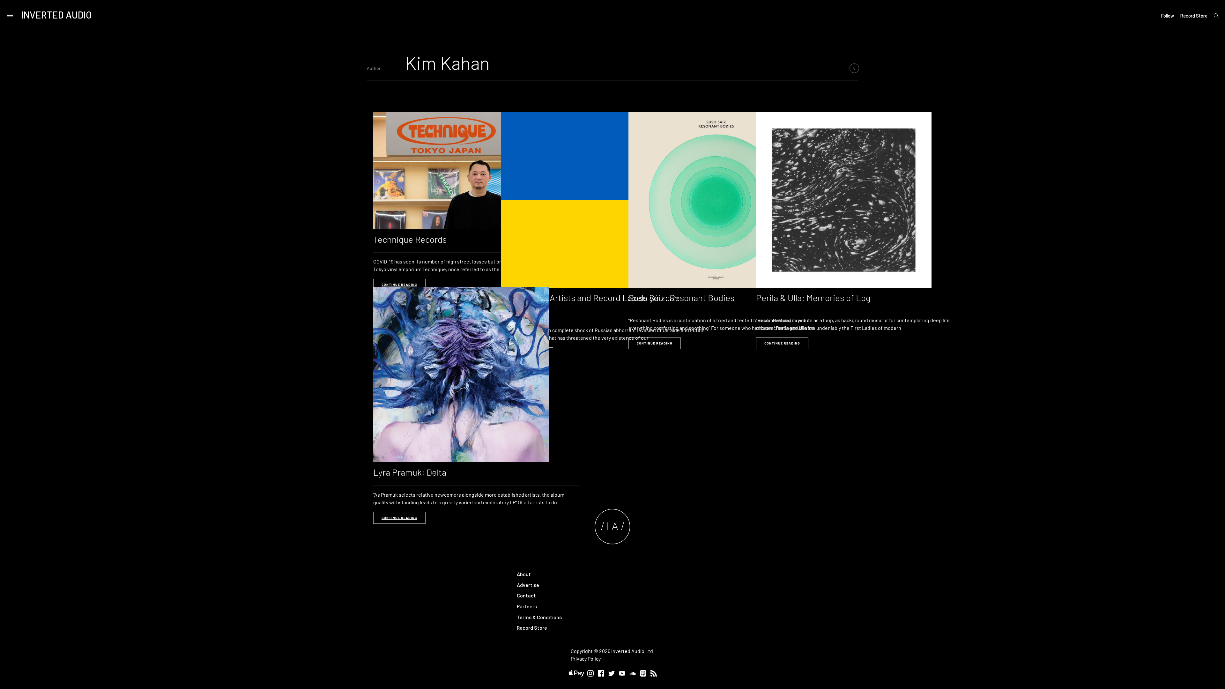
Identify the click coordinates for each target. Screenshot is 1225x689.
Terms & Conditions (539, 617)
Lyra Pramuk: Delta (409, 472)
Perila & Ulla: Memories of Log (813, 297)
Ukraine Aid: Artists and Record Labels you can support (590, 302)
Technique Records (410, 239)
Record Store (1193, 16)
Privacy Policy (586, 659)
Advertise (528, 585)
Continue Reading (399, 284)
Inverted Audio (56, 14)
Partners (527, 606)
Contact (526, 595)
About (524, 574)
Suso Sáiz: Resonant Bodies (681, 297)
